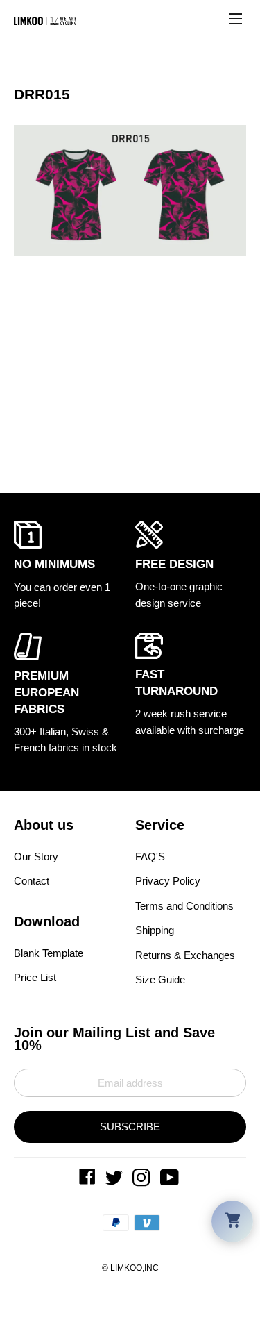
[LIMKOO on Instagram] (142, 1181)
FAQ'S (150, 856)
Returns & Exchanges (185, 955)
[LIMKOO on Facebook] (88, 1181)
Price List (35, 977)
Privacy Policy (167, 881)
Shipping (154, 930)
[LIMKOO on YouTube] (171, 1181)
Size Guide (160, 979)
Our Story (36, 856)
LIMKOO (126, 1268)
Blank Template (48, 952)
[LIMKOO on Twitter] (115, 1181)
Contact (31, 881)
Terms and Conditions (184, 906)
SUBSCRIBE (130, 1127)
